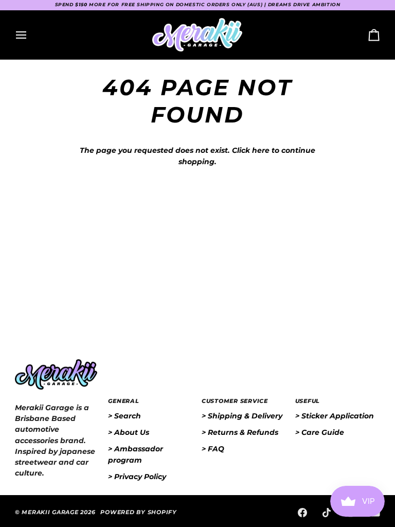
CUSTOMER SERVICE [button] (235, 401)
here (261, 150)
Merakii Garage (50, 512)
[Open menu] (30, 34)
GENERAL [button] (123, 401)
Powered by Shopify (138, 512)
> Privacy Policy (137, 476)
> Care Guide (319, 432)
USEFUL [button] (307, 401)
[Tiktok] (326, 512)
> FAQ (213, 448)
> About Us (128, 432)
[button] (57, 399)
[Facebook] (302, 512)
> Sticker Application (334, 415)
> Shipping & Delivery (242, 415)
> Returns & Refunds (240, 432)
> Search (124, 415)
